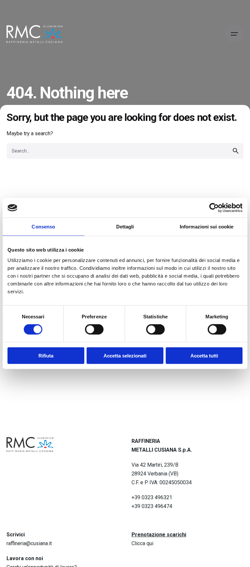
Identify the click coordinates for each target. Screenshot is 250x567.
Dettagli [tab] (125, 226)
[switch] (94, 329)
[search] (235, 151)
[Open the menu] (234, 34)
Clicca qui (142, 543)
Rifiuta (45, 355)
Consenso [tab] (43, 226)
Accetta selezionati (125, 355)
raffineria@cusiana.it (29, 543)
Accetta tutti (204, 355)
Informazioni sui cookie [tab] (206, 226)
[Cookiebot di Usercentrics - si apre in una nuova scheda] (214, 208)
